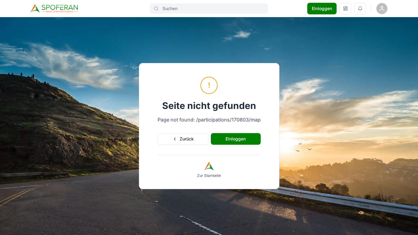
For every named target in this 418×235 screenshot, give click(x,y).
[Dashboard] (345, 8)
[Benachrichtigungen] (360, 8)
